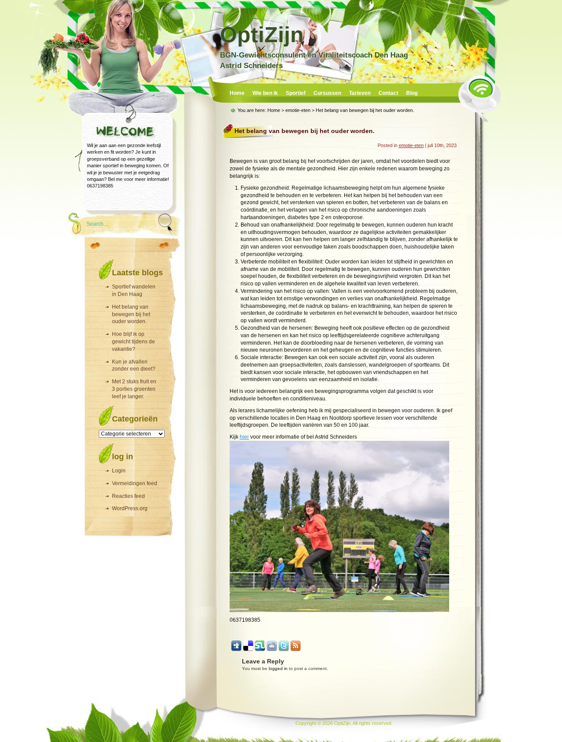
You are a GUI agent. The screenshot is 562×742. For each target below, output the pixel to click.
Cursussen (327, 93)
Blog (412, 93)
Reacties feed (128, 496)
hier (244, 437)
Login (119, 471)
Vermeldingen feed (134, 483)
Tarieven (360, 93)
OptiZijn (262, 34)
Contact (388, 93)
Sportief (296, 93)
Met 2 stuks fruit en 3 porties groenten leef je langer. (134, 389)
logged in (278, 668)
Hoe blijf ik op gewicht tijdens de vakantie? (133, 341)
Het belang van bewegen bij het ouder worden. (131, 314)
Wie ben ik (265, 93)
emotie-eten (297, 110)
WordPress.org (130, 508)
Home (237, 93)
